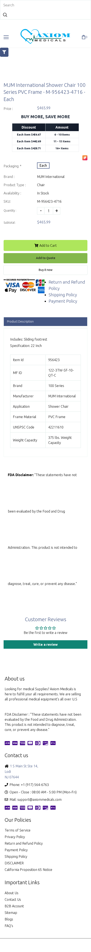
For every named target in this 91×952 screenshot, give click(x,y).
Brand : (9, 177)
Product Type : (15, 185)
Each (43, 165)
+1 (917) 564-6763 (35, 785)
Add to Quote (45, 258)
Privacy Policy (15, 837)
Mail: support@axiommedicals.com (36, 799)
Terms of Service (17, 830)
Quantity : (10, 210)
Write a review (45, 644)
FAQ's (9, 926)
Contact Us (13, 899)
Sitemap (11, 913)
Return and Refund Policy (24, 843)
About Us (11, 893)
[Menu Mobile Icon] (6, 37)
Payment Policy (63, 301)
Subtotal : (10, 222)
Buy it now (45, 270)
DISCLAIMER (14, 863)
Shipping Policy (63, 294)
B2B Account (14, 906)
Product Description (20, 321)
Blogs (9, 919)
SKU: (7, 201)
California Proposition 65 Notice (28, 870)
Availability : (12, 193)
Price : (8, 109)
